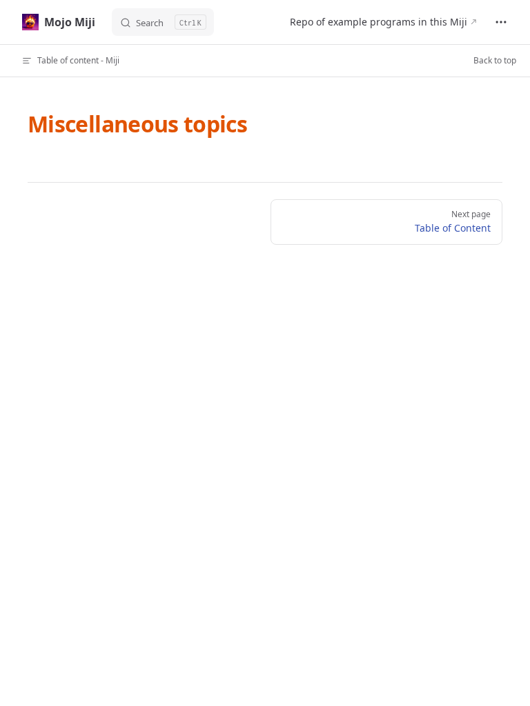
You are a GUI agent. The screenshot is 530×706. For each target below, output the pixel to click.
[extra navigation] (501, 22)
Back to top (494, 60)
